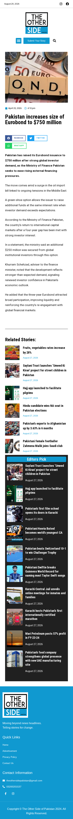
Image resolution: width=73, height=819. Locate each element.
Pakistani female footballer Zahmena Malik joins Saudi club (42, 443)
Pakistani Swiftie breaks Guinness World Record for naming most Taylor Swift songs (45, 571)
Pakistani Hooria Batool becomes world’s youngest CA (43, 530)
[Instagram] (13, 793)
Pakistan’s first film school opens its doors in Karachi (42, 510)
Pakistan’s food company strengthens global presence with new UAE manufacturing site (43, 658)
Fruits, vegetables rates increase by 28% (44, 350)
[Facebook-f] (5, 793)
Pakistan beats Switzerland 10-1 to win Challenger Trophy (45, 550)
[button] (18, 41)
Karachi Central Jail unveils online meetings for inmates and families (45, 593)
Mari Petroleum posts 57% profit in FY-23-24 (45, 635)
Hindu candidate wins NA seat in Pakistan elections (43, 408)
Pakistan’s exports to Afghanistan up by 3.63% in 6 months (44, 426)
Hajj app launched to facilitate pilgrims (42, 390)
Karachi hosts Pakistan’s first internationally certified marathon (43, 615)
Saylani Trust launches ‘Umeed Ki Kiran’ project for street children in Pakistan (44, 370)
